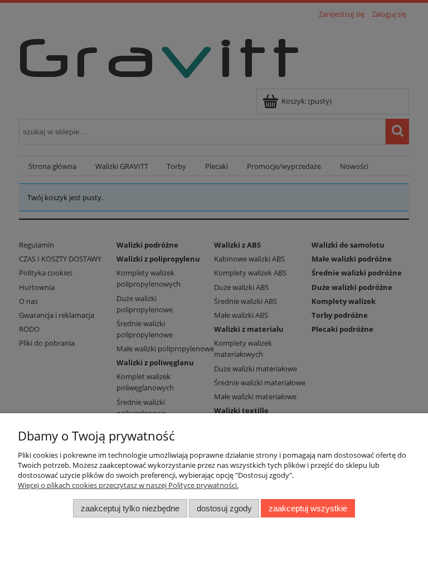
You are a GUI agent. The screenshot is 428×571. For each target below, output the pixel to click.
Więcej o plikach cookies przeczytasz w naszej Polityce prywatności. (128, 485)
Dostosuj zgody (224, 508)
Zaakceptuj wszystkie (308, 508)
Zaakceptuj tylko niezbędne (130, 508)
